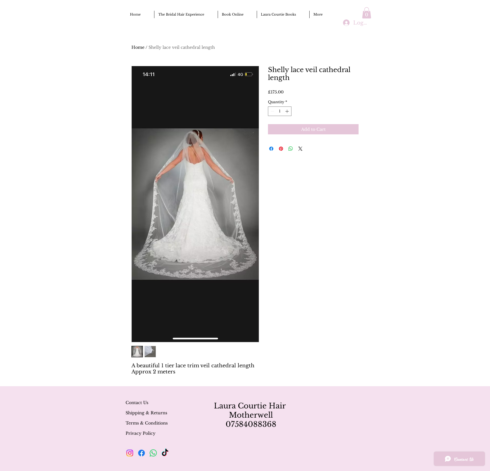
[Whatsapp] (153, 453)
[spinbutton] (279, 111)
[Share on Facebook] (271, 149)
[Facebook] (141, 453)
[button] (366, 12)
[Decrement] (272, 111)
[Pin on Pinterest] (281, 149)
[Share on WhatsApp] (291, 149)
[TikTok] (165, 453)
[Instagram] (129, 453)
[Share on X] (300, 149)
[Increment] (287, 111)
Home (137, 47)
